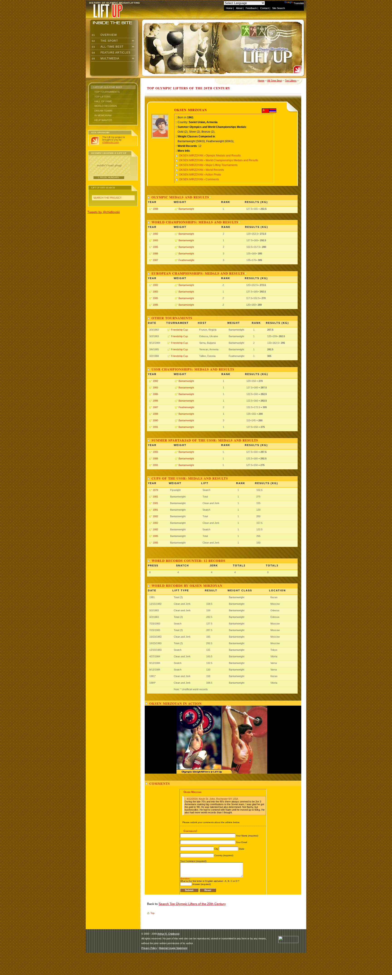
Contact (264, 8)
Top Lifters (102, 96)
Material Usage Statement (173, 948)
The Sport (104, 40)
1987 (155, 260)
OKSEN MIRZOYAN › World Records (201, 169)
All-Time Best (107, 46)
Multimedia (105, 58)
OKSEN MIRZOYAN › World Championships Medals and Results (218, 160)
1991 (155, 427)
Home (229, 8)
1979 (155, 490)
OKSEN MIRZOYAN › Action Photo (200, 174)
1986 (155, 253)
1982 (155, 233)
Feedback (251, 8)
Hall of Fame (103, 101)
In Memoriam (102, 115)
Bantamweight (186, 208)
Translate (299, 3)
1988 (155, 208)
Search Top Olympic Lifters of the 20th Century (192, 904)
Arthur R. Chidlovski (168, 933)
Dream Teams (103, 110)
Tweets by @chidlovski (103, 212)
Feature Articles (110, 52)
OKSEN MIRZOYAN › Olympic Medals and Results (210, 155)
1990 (155, 420)
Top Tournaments (107, 91)
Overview (104, 35)
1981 (155, 496)
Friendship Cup (179, 329)
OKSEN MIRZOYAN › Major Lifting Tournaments (208, 165)
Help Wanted (103, 120)
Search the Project (107, 197)
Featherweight (186, 260)
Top (152, 913)
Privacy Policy (149, 948)
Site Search (278, 8)
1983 (155, 240)
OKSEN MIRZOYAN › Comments (199, 179)
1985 (155, 247)
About (239, 8)
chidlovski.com (110, 142)
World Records (105, 106)
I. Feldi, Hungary (108, 177)
